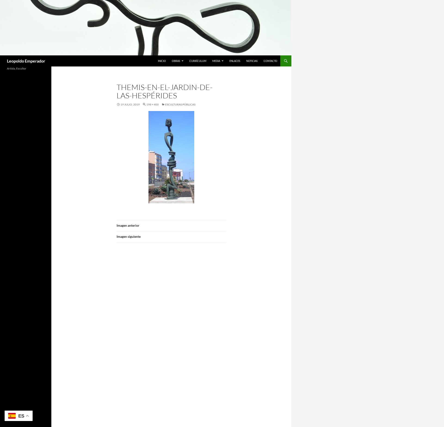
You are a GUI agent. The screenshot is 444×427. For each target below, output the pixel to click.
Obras (176, 60)
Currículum (197, 60)
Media (216, 60)
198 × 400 (152, 104)
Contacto (270, 60)
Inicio (162, 60)
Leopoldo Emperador (26, 60)
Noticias (252, 60)
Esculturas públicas (180, 104)
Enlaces (234, 60)
